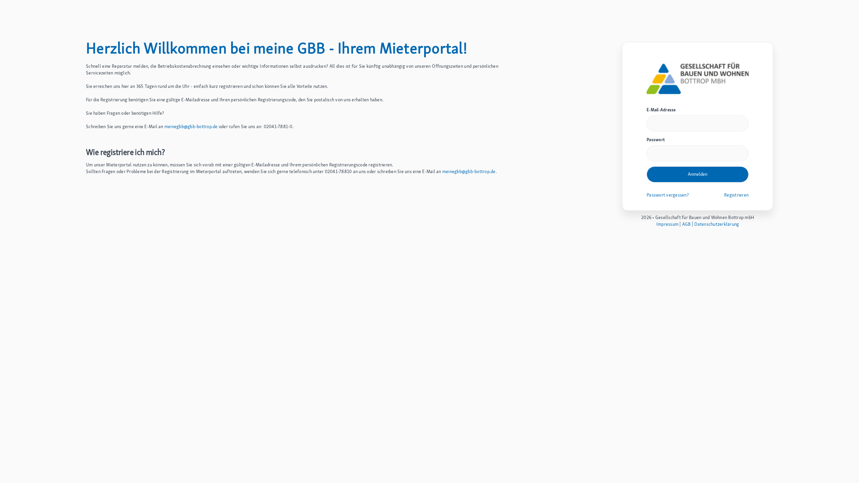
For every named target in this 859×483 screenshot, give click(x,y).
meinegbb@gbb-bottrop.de (191, 126)
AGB (686, 224)
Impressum (667, 224)
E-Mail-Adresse (661, 110)
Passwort (656, 140)
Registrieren (736, 195)
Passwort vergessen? (668, 195)
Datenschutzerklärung (716, 224)
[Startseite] (698, 78)
